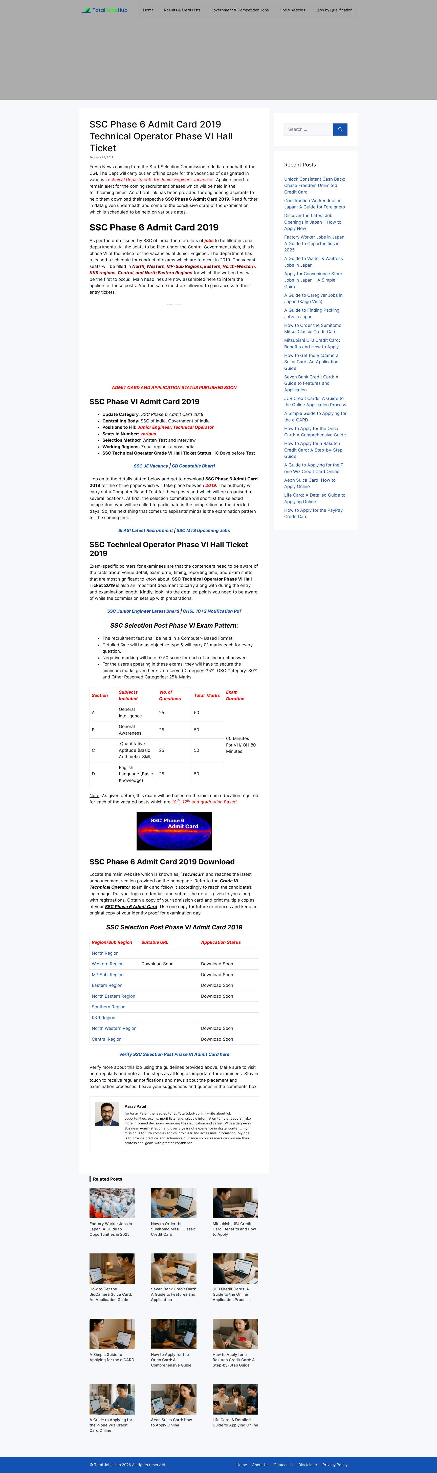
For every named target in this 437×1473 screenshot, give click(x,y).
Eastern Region (107, 985)
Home (148, 10)
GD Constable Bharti (193, 465)
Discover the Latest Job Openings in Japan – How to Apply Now (312, 222)
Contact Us (283, 1464)
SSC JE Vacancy (151, 465)
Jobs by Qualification (334, 10)
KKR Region (103, 1017)
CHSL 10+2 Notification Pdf (212, 611)
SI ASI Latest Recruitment (145, 530)
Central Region (107, 1039)
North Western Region (114, 1028)
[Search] (340, 129)
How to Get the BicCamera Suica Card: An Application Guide (311, 362)
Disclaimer (307, 1464)
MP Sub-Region (108, 974)
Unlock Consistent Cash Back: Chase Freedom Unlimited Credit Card (314, 186)
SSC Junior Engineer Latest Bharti (143, 611)
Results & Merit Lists (182, 10)
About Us (260, 1464)
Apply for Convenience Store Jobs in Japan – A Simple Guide (313, 280)
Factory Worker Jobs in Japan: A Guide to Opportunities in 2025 (315, 243)
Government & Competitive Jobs (240, 10)
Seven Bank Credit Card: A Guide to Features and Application (311, 383)
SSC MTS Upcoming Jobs (203, 530)
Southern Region (108, 1006)
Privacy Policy (334, 1464)
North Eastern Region (113, 996)
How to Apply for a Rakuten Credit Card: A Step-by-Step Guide (313, 450)
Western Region (108, 963)
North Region (105, 953)
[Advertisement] (218, 64)
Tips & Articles (292, 10)
